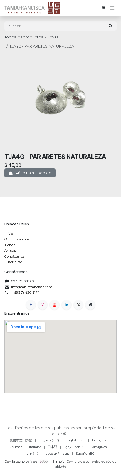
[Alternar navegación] (112, 8)
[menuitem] (21, 440)
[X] (78, 305)
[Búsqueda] (111, 26)
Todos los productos (23, 37)
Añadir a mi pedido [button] (32, 172)
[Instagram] (43, 305)
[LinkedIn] (66, 305)
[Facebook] (31, 305)
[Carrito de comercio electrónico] (103, 8)
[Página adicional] (90, 305)
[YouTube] (54, 305)
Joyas (53, 37)
